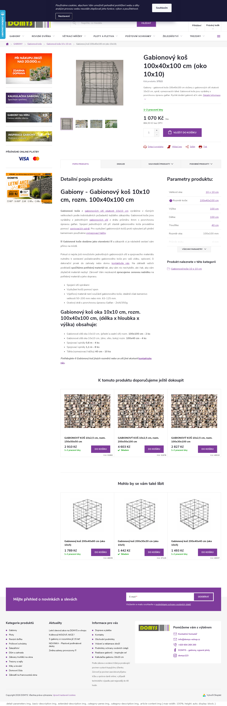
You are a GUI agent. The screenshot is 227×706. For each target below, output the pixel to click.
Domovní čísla (15, 670)
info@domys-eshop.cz (189, 639)
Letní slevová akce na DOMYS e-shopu (67, 630)
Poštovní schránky (18, 644)
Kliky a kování (15, 666)
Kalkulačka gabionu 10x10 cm (109, 657)
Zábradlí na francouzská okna (23, 675)
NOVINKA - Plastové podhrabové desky (65, 645)
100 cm (214, 208)
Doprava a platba (103, 630)
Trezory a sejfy (16, 661)
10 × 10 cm (212, 192)
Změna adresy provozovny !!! (62, 650)
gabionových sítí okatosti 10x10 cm (106, 211)
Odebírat (203, 596)
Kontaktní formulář (187, 634)
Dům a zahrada (16, 652)
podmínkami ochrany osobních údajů (173, 604)
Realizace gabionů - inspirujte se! (111, 652)
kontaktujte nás (120, 263)
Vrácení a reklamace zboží (107, 643)
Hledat (146, 23)
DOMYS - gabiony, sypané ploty (194, 650)
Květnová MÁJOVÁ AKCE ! (62, 634)
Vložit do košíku (184, 132)
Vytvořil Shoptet (214, 695)
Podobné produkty (199, 164)
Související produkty (159, 164)
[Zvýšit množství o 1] (156, 130)
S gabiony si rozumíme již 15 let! (64, 639)
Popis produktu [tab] (80, 164)
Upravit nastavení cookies (64, 695)
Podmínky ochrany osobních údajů (111, 648)
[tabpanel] (87, 423)
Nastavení (64, 16)
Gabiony (13, 630)
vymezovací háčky (96, 233)
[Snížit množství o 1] (156, 135)
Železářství (14, 648)
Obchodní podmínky (105, 639)
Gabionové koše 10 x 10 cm (186, 269)
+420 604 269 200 (187, 644)
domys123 (183, 655)
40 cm (215, 225)
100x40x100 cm (209, 200)
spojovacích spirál (80, 228)
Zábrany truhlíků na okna (21, 657)
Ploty (11, 635)
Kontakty (99, 634)
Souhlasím (162, 8)
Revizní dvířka (15, 639)
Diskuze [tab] (121, 164)
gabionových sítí (98, 220)
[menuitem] (17, 36)
